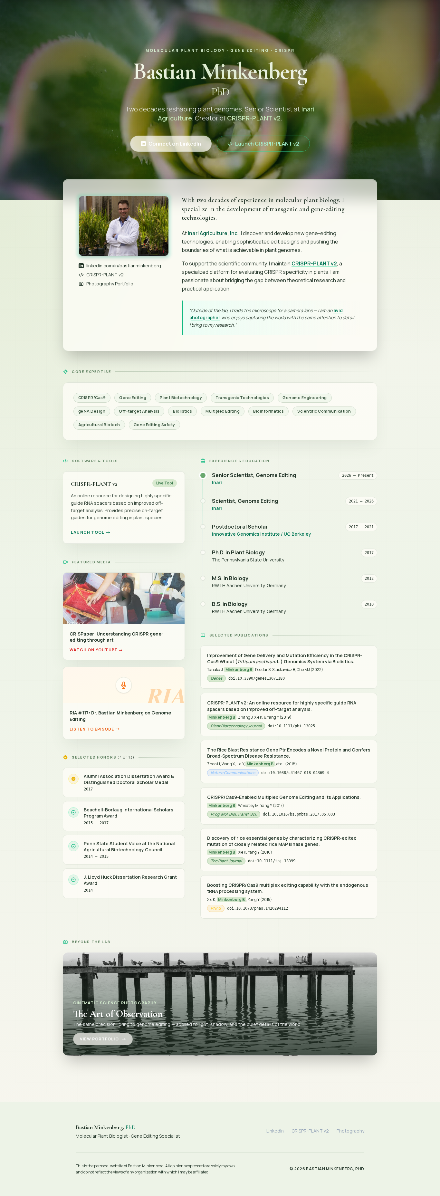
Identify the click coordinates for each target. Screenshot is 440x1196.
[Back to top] (423, 1182)
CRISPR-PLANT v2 (105, 275)
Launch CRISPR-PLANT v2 (267, 143)
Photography (350, 1131)
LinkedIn (275, 1131)
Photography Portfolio (109, 284)
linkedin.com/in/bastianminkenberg (123, 266)
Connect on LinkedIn (174, 143)
